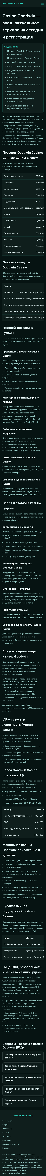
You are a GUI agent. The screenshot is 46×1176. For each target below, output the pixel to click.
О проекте (6, 1136)
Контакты (6, 1148)
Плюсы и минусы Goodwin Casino (23, 58)
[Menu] (42, 3)
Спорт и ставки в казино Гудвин (23, 66)
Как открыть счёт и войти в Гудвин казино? (23, 1056)
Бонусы (5, 1125)
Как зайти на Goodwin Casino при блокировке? (21, 1067)
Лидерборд (7, 1128)
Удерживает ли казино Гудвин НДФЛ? (20, 1102)
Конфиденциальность (10, 1144)
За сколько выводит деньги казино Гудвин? (23, 1079)
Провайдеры (7, 1121)
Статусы (5, 1132)
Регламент (6, 1140)
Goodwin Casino (12, 3)
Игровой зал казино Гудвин (21, 62)
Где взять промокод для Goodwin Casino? (22, 1090)
